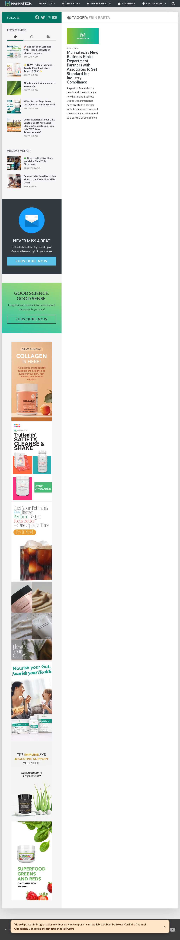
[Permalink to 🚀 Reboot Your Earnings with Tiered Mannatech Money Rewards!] (14, 52)
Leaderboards (156, 3)
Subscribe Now (32, 261)
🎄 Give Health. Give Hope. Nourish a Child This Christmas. (38, 161)
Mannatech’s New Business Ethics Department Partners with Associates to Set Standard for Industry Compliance (82, 67)
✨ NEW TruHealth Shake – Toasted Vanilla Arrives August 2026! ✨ (39, 68)
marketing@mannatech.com (56, 928)
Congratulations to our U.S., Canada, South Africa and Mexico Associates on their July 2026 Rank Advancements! (39, 126)
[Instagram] (48, 17)
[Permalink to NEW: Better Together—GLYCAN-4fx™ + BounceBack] (14, 106)
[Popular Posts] (15, 37)
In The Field (70, 3)
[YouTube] (54, 17)
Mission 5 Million (99, 3)
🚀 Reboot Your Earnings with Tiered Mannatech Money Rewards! (37, 49)
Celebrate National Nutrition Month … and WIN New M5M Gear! (40, 179)
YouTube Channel (135, 924)
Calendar (128, 3)
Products (46, 3)
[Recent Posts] (31, 37)
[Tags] (48, 37)
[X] (43, 17)
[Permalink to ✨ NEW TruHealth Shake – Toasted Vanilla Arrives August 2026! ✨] (14, 70)
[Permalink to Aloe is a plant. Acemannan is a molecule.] (14, 88)
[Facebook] (37, 17)
